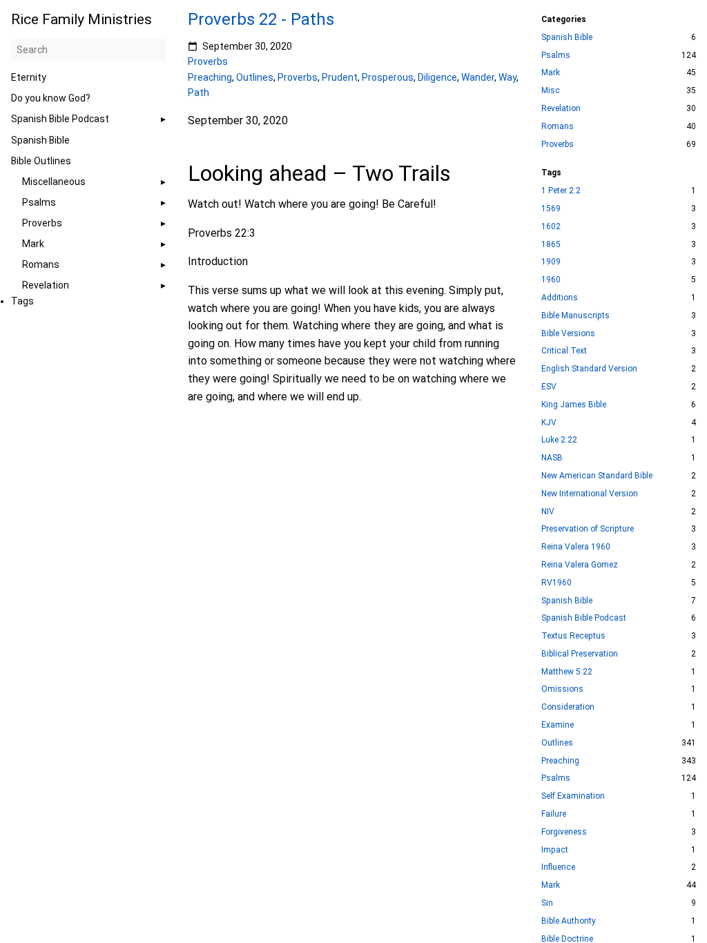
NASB (552, 458)
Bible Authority (568, 921)
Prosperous (388, 77)
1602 (551, 226)
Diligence (437, 77)
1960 (551, 279)
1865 (551, 244)
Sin (547, 903)
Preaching (210, 77)
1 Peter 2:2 (561, 190)
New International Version (589, 493)
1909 (551, 261)
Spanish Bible (40, 140)
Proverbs (42, 223)
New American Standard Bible (596, 475)
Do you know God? (50, 98)
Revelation (45, 285)
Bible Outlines (41, 160)
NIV (547, 511)
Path (198, 92)
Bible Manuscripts (575, 315)
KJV (548, 422)
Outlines (254, 77)
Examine (557, 725)
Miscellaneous (54, 181)
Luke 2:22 (559, 440)
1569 (551, 208)
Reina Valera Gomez (579, 565)
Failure (553, 814)
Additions (559, 297)
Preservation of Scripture (587, 529)
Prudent (340, 77)
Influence (558, 867)
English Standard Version (589, 368)
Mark (33, 243)
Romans (40, 264)
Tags (22, 301)
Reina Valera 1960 (575, 547)
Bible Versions (568, 333)
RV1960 (556, 582)
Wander (477, 77)
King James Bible (573, 404)
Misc (550, 90)
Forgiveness (564, 832)
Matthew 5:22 (566, 672)
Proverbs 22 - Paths (261, 19)
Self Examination (573, 796)
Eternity (28, 77)
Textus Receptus (573, 636)
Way (507, 77)
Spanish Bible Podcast (60, 118)
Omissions (562, 689)
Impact (554, 850)
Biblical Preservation (579, 654)
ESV (548, 386)
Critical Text (564, 351)
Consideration (567, 707)
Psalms (39, 202)
